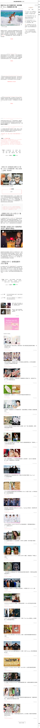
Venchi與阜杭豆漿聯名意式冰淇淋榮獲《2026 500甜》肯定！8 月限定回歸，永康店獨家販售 (20, 492)
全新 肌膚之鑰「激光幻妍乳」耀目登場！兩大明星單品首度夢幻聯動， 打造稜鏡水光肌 (20, 346)
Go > (8, 325)
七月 (13, 150)
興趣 (20, 152)
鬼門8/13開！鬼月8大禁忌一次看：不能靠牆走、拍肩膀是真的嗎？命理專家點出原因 (17, 304)
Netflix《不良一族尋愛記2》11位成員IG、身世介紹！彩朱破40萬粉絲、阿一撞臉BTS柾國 (30, 12)
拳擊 (3, 151)
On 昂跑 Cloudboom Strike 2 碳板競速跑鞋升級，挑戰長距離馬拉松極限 (20, 682)
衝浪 (20, 150)
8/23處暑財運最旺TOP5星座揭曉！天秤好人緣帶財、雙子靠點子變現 (19, 540)
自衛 (13, 151)
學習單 (16, 150)
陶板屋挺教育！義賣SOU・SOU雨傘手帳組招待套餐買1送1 (17, 394)
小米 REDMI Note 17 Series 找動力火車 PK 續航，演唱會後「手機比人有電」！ (20, 556)
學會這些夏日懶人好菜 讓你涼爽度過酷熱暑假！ (10, 140)
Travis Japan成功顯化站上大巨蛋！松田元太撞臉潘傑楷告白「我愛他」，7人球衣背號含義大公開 (20, 443)
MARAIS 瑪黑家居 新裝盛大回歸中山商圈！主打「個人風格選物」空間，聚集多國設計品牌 (20, 427)
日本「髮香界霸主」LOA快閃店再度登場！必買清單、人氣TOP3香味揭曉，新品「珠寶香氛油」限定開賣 (20, 459)
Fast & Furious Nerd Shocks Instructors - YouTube (13, 96)
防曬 (6, 152)
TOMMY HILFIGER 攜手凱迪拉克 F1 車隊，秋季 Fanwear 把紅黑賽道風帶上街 (20, 652)
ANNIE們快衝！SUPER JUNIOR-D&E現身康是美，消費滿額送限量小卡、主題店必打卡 (19, 525)
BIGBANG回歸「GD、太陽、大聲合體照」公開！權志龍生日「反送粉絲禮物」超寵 (30, 21)
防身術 (10, 151)
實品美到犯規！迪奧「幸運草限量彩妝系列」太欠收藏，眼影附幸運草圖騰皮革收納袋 (20, 714)
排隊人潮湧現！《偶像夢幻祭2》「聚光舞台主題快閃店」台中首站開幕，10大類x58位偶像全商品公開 (20, 363)
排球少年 (6, 279)
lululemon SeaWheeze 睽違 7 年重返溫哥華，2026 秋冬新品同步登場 (20, 603)
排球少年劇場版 (12, 279)
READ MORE (21, 722)
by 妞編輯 (6, 558)
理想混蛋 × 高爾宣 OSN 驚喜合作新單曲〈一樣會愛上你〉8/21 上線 (19, 588)
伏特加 (19, 151)
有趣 (9, 152)
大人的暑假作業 (8, 150)
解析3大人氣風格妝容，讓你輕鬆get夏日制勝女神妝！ (11, 143)
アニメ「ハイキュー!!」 (13, 217)
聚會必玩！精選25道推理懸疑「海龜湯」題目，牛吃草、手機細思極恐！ (17, 310)
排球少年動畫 (18, 279)
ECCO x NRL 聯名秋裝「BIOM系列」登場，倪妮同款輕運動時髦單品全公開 (20, 635)
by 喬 (5, 621)
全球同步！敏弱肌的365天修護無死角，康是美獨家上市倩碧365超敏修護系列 (20, 410)
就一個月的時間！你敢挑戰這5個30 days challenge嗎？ (11, 139)
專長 (17, 152)
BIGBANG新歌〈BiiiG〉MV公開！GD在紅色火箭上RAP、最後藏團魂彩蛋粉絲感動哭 (30, 17)
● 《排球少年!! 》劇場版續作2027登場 (9, 209)
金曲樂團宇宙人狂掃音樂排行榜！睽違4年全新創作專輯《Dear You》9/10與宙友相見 (19, 476)
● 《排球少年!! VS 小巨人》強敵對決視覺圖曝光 (11, 206)
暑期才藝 (13, 152)
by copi (5, 381)
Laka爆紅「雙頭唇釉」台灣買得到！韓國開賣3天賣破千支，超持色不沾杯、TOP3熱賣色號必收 (20, 379)
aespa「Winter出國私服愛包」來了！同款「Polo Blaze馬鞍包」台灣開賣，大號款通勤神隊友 (20, 619)
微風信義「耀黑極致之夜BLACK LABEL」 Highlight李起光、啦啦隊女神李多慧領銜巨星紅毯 (20, 509)
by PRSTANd (6, 348)
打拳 (6, 151)
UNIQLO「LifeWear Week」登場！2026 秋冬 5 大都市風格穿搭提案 (20, 667)
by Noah (6, 445)
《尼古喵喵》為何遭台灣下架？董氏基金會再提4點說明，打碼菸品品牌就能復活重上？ (20, 573)
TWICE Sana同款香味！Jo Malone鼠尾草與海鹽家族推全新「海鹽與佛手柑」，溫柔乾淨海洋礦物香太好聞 (20, 698)
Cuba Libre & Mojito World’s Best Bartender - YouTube (13, 75)
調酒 (16, 151)
